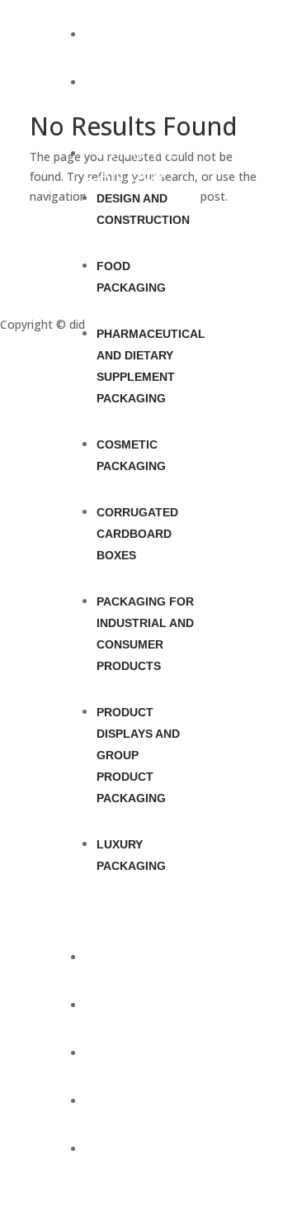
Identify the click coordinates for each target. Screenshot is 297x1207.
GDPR (16, 260)
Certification (33, 304)
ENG (113, 1003)
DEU (112, 1099)
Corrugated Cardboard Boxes (137, 534)
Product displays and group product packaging (138, 755)
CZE (111, 1051)
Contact (136, 955)
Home (120, 32)
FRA (111, 1147)
